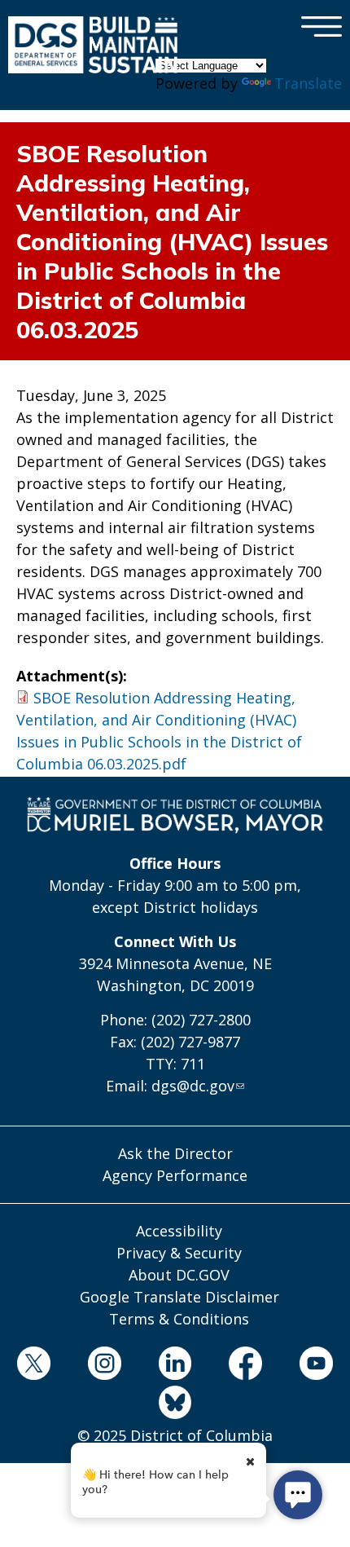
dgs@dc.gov (192, 1085)
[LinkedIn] (175, 1366)
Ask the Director (175, 1153)
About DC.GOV (179, 1275)
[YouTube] (316, 1366)
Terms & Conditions (179, 1319)
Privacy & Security (179, 1253)
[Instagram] (104, 1366)
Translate (308, 83)
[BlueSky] (175, 1405)
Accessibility (179, 1231)
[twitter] (34, 1366)
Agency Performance (175, 1175)
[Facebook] (245, 1366)
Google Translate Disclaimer (179, 1297)
